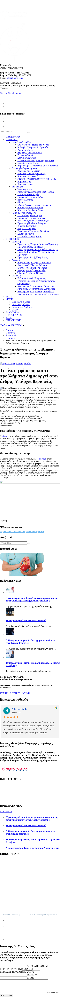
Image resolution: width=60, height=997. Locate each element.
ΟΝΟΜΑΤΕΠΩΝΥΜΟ (38, 966)
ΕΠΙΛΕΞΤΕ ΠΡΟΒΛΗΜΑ (13, 972)
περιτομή (42, 459)
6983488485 (10, 906)
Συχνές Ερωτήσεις (8, 797)
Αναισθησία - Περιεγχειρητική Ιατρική (18, 795)
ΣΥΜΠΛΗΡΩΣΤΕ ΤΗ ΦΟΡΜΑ (15, 693)
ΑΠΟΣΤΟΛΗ (6, 995)
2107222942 (11, 325)
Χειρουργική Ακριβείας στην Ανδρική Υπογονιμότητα (32, 848)
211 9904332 (11, 885)
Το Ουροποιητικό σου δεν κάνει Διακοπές (26, 620)
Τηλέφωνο (32, 974)
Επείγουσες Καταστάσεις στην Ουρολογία (19, 787)
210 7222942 (11, 867)
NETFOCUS (25, 915)
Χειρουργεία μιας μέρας (11, 784)
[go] (29, 132)
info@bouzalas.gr (15, 78)
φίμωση (5, 436)
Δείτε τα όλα (6, 811)
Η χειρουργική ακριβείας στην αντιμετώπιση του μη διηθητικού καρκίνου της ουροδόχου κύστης (32, 599)
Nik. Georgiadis (19, 709)
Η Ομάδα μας (6, 789)
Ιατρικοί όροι (6, 800)
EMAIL (30, 977)
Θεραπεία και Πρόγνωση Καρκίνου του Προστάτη (22, 532)
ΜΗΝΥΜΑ (53, 992)
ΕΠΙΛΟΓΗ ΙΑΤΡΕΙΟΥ (10, 969)
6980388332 (10, 870)
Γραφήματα (5, 792)
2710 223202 (11, 903)
